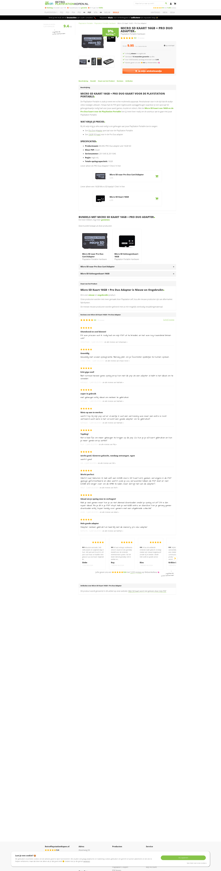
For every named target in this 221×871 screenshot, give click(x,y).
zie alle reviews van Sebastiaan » (115, 342)
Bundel (93, 81)
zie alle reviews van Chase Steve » (117, 361)
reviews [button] (169, 8)
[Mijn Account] (171, 4)
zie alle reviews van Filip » (108, 444)
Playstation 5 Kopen (120, 867)
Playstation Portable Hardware (105, 23)
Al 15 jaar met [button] (96, 8)
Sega (172, 12)
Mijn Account (151, 867)
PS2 (61, 12)
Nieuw (107, 12)
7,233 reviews (135, 572)
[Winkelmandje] (175, 4)
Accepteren (183, 857)
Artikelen (129, 81)
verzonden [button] (56, 8)
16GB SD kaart (94, 134)
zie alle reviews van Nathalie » (113, 382)
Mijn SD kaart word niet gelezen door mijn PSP (147, 591)
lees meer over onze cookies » (197, 863)
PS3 (67, 12)
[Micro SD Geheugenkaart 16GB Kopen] (127, 241)
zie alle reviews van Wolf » (109, 488)
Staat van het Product (106, 81)
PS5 (79, 12)
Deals (116, 12)
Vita (95, 12)
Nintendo (155, 12)
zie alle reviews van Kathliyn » (112, 531)
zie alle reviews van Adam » (109, 512)
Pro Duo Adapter (95, 130)
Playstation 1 (51, 12)
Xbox (165, 12)
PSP (89, 12)
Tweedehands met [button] (78, 8)
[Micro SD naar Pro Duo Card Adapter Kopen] (94, 241)
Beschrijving (83, 81)
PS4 (73, 12)
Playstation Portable (86, 23)
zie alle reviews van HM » (107, 463)
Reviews (120, 81)
